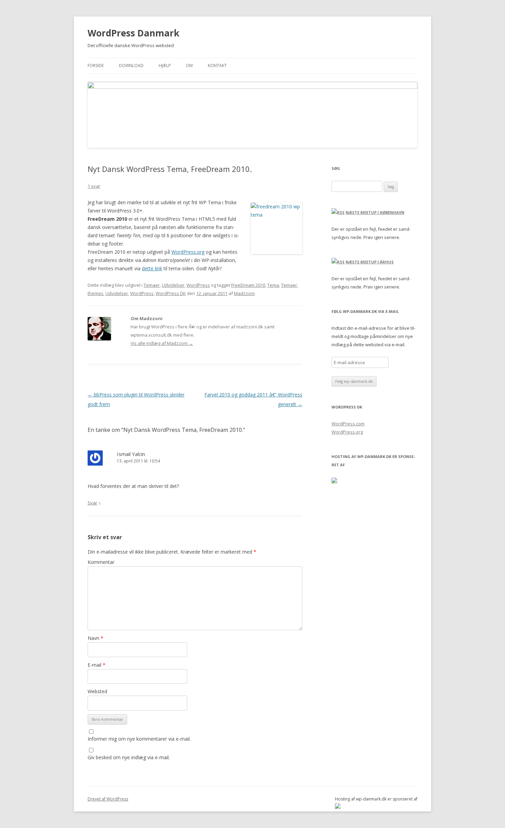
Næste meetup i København (375, 212)
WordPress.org (187, 252)
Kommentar (101, 562)
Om (189, 65)
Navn (95, 638)
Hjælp (165, 65)
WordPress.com (348, 424)
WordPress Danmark (133, 33)
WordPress (198, 285)
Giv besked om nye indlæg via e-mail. (129, 757)
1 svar (94, 186)
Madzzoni (244, 293)
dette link (152, 268)
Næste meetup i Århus (370, 261)
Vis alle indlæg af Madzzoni (162, 343)
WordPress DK (171, 293)
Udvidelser (173, 285)
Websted (97, 691)
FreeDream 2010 (248, 285)
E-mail (96, 665)
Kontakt (217, 65)
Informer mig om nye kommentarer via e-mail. (139, 739)
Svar (92, 503)
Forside (96, 65)
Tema (273, 285)
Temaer (152, 285)
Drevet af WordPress (108, 799)
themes (95, 293)
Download (131, 65)
